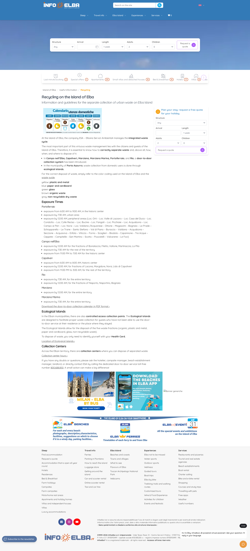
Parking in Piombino (94, 458)
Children (156, 42)
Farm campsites (49, 491)
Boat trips (149, 475)
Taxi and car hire (92, 487)
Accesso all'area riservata (158, 540)
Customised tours (152, 491)
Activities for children (154, 499)
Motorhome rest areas (52, 495)
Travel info (99, 15)
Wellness (148, 467)
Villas (44, 507)
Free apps (183, 495)
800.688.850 (57, 367)
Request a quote (185, 45)
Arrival (80, 42)
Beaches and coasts (120, 454)
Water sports (150, 458)
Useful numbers (186, 503)
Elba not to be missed (154, 454)
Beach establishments (188, 466)
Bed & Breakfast (49, 478)
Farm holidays (49, 482)
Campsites (47, 487)
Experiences (137, 15)
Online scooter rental (95, 482)
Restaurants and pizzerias (190, 454)
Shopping (183, 482)
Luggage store (92, 467)
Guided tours (150, 471)
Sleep (83, 15)
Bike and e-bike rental (188, 478)
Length (105, 42)
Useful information (68, 90)
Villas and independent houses (56, 503)
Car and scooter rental (95, 478)
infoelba (101, 540)
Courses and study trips (189, 487)
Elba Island (118, 15)
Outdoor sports (151, 463)
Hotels (45, 470)
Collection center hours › (55, 355)
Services (155, 15)
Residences (47, 474)
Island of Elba (49, 90)
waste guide (48, 177)
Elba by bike (150, 479)
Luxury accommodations (54, 511)
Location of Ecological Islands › (58, 341)
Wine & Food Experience (155, 495)
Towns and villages (119, 458)
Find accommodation (52, 454)
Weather (182, 499)
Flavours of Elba (118, 467)
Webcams (115, 478)
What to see (116, 463)
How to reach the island (96, 463)
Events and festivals (153, 503)
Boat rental (183, 470)
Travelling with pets (187, 491)
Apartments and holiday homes (57, 499)
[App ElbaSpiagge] (139, 391)
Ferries (88, 454)
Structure (56, 42)
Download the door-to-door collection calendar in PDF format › (76, 306)
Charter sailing (185, 474)
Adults (130, 42)
